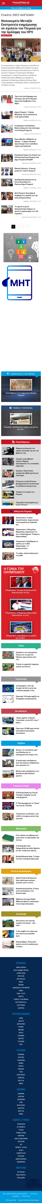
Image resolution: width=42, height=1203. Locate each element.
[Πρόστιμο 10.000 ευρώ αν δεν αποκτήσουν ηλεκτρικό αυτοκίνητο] (8, 731)
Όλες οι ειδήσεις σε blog (21, 8)
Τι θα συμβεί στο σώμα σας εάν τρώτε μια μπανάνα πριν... (26, 933)
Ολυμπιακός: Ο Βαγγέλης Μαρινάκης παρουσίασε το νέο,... (21, 614)
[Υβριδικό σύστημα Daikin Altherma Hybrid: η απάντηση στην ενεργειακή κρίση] (8, 902)
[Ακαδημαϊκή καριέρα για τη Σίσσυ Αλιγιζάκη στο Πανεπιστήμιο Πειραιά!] (7, 182)
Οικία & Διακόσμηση (21, 871)
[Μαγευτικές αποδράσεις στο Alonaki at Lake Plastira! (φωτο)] (8, 774)
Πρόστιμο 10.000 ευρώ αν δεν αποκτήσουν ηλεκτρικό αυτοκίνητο (27, 731)
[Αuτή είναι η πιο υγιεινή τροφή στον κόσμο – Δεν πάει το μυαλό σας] (8, 923)
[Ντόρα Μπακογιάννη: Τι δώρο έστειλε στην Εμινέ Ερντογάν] (8, 859)
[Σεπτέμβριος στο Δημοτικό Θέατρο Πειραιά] (21, 384)
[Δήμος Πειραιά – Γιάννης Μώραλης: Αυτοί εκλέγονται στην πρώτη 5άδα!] (7, 115)
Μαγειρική (21, 829)
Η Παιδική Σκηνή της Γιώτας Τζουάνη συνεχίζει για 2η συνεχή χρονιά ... (27, 795)
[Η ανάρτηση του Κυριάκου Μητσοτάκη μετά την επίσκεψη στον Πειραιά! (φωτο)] (7, 129)
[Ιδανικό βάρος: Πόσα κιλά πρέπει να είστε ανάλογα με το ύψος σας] (8, 944)
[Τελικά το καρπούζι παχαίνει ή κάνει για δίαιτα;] (8, 667)
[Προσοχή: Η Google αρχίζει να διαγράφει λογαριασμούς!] (8, 699)
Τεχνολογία (21, 679)
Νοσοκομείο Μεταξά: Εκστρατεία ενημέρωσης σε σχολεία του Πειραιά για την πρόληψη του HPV (21, 26)
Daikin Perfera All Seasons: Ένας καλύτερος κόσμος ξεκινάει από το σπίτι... (26, 880)
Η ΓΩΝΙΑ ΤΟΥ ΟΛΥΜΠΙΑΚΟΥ (14, 570)
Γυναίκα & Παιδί (21, 786)
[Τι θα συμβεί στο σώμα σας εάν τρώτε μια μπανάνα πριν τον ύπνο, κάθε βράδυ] (8, 934)
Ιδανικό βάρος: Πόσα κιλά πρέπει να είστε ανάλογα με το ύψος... (27, 944)
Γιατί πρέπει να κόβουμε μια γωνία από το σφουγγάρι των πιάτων (27, 837)
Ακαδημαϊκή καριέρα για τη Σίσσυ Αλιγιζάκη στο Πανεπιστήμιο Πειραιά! (25, 182)
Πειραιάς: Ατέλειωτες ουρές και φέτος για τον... (21, 428)
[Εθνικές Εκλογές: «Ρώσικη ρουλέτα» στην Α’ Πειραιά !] (7, 171)
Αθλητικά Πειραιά (23, 511)
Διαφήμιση (15, 1196)
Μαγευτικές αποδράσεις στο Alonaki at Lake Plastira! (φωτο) (27, 773)
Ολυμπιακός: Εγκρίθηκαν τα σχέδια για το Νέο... (21, 637)
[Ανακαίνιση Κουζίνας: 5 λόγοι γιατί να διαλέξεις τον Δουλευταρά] (8, 891)
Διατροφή (21, 914)
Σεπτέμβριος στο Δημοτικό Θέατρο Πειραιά (21, 394)
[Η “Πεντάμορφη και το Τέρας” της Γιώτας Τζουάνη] (8, 806)
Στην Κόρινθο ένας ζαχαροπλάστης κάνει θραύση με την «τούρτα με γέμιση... (28, 848)
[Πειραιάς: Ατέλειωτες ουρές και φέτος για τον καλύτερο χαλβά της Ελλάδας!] (21, 419)
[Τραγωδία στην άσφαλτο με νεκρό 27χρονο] (8, 505)
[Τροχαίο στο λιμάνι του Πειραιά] (8, 494)
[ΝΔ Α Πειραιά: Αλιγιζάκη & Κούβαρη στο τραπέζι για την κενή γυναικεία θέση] (7, 196)
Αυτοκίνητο (21, 711)
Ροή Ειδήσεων (23, 442)
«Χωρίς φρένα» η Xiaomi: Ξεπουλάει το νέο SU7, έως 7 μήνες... (27, 720)
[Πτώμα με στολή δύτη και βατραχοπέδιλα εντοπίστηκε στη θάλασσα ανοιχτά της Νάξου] (8, 484)
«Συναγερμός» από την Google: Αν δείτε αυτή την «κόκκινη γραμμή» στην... (26, 688)
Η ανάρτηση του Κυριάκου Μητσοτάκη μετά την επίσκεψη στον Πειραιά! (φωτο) (27, 128)
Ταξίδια (21, 743)
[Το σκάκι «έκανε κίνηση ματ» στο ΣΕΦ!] (8, 556)
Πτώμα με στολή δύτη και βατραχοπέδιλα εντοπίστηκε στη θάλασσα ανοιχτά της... (27, 483)
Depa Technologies (32, 1200)
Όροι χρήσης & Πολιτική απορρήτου (15, 1194)
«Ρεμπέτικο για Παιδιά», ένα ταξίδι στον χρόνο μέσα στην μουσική (27, 816)
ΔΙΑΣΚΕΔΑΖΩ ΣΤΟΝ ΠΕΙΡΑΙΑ (23, 374)
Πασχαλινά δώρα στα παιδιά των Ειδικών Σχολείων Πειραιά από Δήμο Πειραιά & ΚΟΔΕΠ (28, 157)
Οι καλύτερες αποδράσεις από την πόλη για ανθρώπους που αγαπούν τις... (27, 763)
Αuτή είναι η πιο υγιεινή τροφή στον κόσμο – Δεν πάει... (25, 923)
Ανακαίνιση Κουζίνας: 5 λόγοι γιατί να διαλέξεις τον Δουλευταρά (27, 891)
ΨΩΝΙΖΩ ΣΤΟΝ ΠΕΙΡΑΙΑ (22, 408)
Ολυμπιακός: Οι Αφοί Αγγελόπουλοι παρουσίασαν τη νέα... (21, 591)
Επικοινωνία (26, 1196)
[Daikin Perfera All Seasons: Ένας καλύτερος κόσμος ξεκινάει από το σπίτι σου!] (8, 881)
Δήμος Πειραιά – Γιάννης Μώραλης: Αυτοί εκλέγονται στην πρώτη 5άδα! (26, 114)
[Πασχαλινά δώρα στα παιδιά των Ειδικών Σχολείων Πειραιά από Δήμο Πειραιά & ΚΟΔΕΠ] (7, 158)
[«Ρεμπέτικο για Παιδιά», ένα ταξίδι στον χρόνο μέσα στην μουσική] (8, 816)
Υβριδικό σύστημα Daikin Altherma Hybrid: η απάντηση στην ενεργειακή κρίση (27, 901)
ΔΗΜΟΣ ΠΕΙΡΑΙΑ (6, 35)
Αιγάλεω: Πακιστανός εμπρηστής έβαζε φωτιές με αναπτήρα (27, 473)
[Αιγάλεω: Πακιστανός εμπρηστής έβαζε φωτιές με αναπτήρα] (8, 473)
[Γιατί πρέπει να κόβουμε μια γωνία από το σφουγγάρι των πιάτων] (8, 838)
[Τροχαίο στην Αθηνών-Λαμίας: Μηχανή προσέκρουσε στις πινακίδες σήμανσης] (8, 461)
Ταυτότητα (33, 1194)
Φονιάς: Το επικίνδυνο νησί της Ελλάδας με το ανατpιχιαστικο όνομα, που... (27, 752)
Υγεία (21, 646)
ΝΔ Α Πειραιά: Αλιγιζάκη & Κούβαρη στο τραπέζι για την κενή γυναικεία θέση (26, 195)
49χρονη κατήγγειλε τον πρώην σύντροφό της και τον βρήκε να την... (27, 450)
